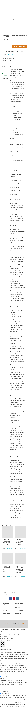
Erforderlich (4, 676)
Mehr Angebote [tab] (4, 74)
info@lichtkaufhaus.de (9, 594)
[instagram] (17, 598)
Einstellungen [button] (3, 638)
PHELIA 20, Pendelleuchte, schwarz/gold (19, 541)
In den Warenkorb (19, 46)
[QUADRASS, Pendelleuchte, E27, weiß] (7, 558)
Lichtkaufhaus (11, 54)
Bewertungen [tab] (5, 78)
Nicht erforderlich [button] (4, 691)
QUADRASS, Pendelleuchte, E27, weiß (6, 568)
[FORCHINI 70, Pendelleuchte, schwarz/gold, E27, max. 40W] (20, 558)
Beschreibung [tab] (5, 66)
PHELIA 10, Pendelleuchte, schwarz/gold (6, 541)
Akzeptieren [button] (10, 638)
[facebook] (10, 598)
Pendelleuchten (11, 60)
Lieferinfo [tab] (4, 81)
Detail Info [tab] (4, 70)
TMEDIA (21, 624)
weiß (17, 151)
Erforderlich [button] (2, 675)
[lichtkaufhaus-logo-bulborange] (11, 585)
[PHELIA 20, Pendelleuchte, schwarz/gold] (20, 532)
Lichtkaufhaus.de (16, 623)
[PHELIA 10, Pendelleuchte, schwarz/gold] (7, 532)
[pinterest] (14, 598)
